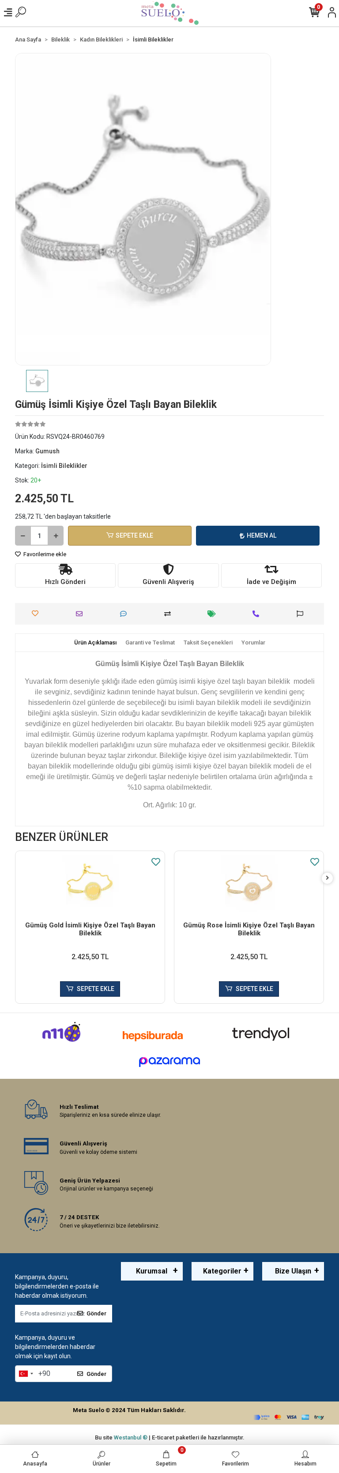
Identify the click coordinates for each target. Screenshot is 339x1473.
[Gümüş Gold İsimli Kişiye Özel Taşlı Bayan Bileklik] (90, 883)
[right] (327, 878)
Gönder (96, 1313)
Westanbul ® (131, 1437)
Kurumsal (151, 1271)
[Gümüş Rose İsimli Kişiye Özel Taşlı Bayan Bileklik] (249, 883)
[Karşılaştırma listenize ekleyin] (169, 613)
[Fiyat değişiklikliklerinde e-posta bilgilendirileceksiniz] (213, 613)
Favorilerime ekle (44, 554)
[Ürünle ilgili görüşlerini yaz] (125, 613)
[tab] (95, 643)
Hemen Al (261, 535)
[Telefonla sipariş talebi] (258, 613)
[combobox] (25, 1374)
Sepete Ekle (134, 535)
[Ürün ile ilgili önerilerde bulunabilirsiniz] (302, 613)
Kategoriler (222, 1271)
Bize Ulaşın (293, 1271)
